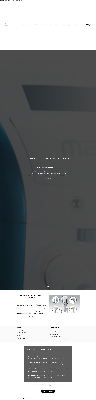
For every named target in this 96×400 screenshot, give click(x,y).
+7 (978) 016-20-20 (90, 25)
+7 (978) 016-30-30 (90, 24)
